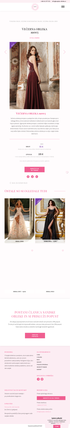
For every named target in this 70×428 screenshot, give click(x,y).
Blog (38, 359)
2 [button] (36, 108)
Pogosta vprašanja (42, 364)
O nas (38, 354)
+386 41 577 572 (41, 405)
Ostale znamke (34, 38)
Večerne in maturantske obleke (31, 21)
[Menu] (62, 6)
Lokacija (9, 404)
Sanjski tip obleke (42, 367)
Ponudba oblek (15, 21)
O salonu (39, 357)
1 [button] (33, 108)
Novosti (39, 362)
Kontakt (39, 369)
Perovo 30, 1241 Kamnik (12, 407)
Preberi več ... (59, 423)
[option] (35, 75)
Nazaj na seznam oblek (19, 183)
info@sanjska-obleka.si (44, 412)
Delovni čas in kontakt (16, 390)
